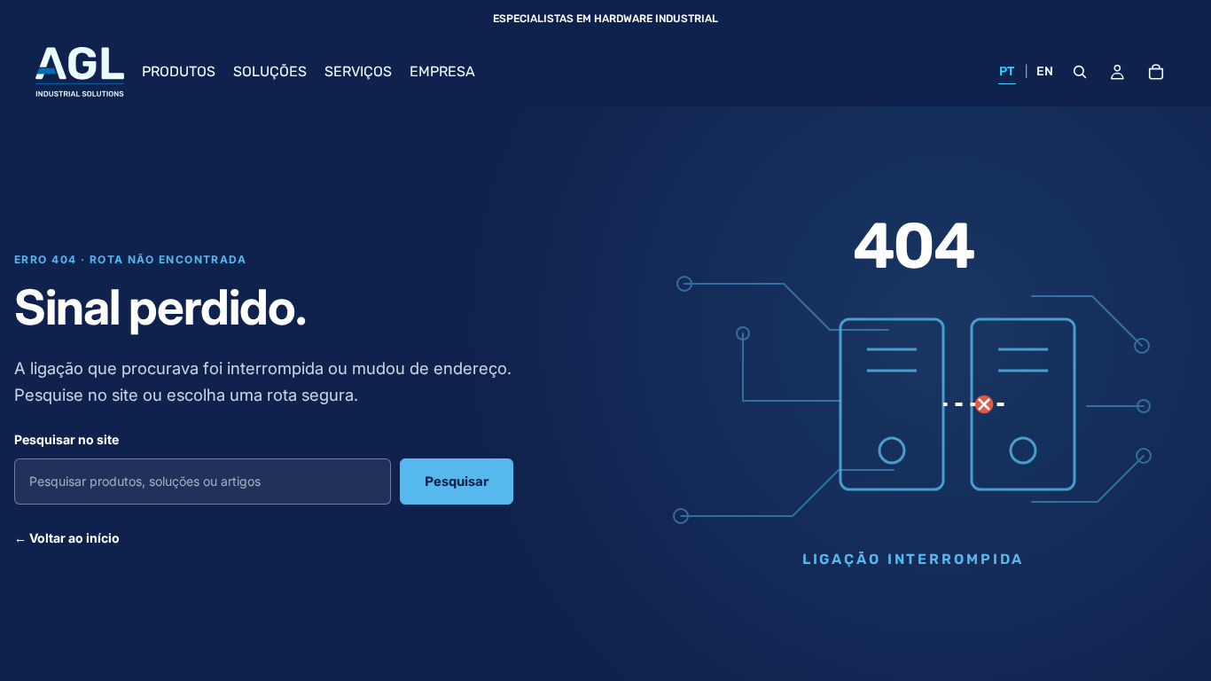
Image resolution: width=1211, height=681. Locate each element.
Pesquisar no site (66, 439)
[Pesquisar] (1079, 71)
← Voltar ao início (67, 537)
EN (1045, 71)
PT (1007, 71)
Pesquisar (457, 481)
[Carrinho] (1156, 71)
